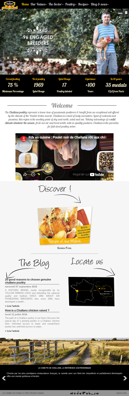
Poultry (70, 4)
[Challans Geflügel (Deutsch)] (120, 12)
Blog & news (99, 4)
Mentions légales (37, 393)
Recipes (83, 4)
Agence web (121, 393)
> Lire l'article (12, 306)
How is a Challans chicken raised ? (27, 310)
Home (25, 4)
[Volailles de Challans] (10, 5)
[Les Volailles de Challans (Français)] (126, 12)
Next (124, 378)
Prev (4, 378)
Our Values (38, 4)
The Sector (55, 4)
